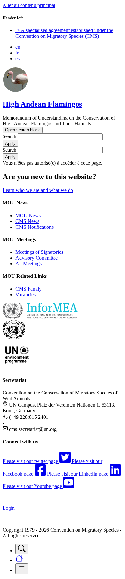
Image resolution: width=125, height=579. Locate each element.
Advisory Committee (36, 258)
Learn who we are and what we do (38, 190)
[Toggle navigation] (21, 549)
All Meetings (28, 263)
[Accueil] (15, 90)
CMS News (27, 221)
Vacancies (25, 294)
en (17, 47)
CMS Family (28, 289)
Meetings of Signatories (39, 252)
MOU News (28, 215)
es (17, 58)
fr (17, 52)
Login (9, 508)
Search (9, 136)
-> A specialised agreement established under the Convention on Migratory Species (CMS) (64, 33)
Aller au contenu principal (29, 5)
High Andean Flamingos (42, 104)
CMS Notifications (34, 227)
